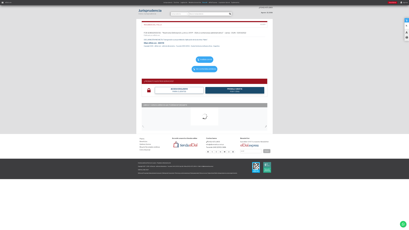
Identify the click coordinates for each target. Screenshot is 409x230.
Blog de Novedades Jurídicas (150, 147)
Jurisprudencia (167, 2)
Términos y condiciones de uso (182, 173)
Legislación (183, 2)
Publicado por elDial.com (152, 35)
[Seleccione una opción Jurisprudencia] (180, 14)
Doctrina (176, 2)
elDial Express (213, 2)
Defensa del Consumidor (168, 173)
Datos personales (194, 173)
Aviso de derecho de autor (155, 173)
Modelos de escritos (195, 2)
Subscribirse (211, 173)
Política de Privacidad (143, 173)
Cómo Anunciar (145, 150)
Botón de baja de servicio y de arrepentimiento (226, 173)
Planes (142, 139)
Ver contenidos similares (206, 69)
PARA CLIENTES (179, 90)
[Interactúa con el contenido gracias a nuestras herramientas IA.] (406, 20)
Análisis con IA (206, 59)
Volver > (263, 24)
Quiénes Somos (145, 144)
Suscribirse (392, 2)
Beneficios (143, 141)
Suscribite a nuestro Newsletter (254, 142)
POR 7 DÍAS (234, 90)
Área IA (204, 2)
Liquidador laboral (224, 2)
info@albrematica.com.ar (215, 144)
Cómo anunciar (203, 173)
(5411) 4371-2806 (266, 7)
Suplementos (235, 2)
